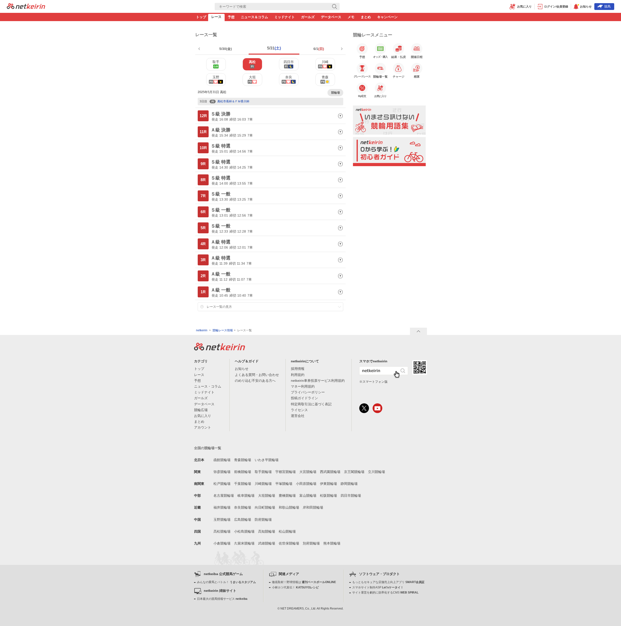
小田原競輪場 (306, 484)
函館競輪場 (221, 460)
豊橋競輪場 (287, 495)
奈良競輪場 (242, 507)
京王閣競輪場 (354, 472)
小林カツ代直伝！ (295, 587)
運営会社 (297, 416)
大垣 (252, 79)
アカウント (202, 427)
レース (216, 17)
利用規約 (297, 375)
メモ (351, 17)
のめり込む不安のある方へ (255, 380)
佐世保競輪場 (289, 543)
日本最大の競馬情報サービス (222, 599)
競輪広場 (201, 410)
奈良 (287, 79)
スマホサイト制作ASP (377, 587)
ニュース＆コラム (254, 17)
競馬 (607, 6)
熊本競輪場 (331, 543)
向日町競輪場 (265, 507)
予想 (231, 17)
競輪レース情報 (222, 330)
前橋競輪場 (242, 472)
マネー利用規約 (303, 386)
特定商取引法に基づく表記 (311, 404)
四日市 (289, 64)
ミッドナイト (284, 17)
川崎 (324, 64)
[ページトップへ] (418, 331)
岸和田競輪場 (313, 507)
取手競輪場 (263, 472)
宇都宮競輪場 (285, 472)
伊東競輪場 (328, 484)
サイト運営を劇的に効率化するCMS (385, 592)
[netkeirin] (219, 349)
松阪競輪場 (328, 495)
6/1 (318, 49)
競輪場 (335, 92)
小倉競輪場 (221, 543)
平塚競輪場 (283, 484)
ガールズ (308, 17)
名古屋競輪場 (223, 495)
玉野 (215, 79)
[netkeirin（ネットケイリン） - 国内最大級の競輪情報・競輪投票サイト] (26, 7)
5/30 (225, 49)
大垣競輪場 (266, 495)
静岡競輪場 (349, 484)
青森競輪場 (242, 460)
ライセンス (299, 410)
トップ (201, 17)
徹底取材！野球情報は (304, 582)
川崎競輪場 (263, 484)
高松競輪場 (221, 531)
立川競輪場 (376, 472)
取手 (215, 64)
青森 (325, 79)
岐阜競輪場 (245, 495)
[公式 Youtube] (377, 408)
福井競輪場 (221, 507)
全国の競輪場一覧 (207, 448)
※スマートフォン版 (373, 381)
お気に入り (202, 416)
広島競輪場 (242, 519)
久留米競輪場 (244, 543)
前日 (199, 48)
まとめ (366, 17)
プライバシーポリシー (308, 392)
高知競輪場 (266, 531)
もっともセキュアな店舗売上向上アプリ (388, 582)
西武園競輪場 (330, 472)
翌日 (341, 48)
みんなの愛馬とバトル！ (226, 582)
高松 (252, 64)
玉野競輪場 (221, 519)
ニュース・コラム (207, 386)
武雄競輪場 (266, 543)
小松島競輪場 (244, 531)
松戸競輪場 (221, 484)
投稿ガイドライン (304, 398)
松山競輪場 (287, 531)
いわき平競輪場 (266, 460)
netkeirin (201, 330)
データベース (331, 17)
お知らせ (241, 369)
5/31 (274, 48)
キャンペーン (387, 17)
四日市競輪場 (351, 495)
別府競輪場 (311, 543)
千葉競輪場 (242, 484)
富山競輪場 (307, 495)
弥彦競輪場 (221, 472)
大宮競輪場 (307, 472)
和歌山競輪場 (289, 507)
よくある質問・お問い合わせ (257, 375)
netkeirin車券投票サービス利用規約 (318, 380)
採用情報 (297, 369)
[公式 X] (364, 408)
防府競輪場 (263, 519)
